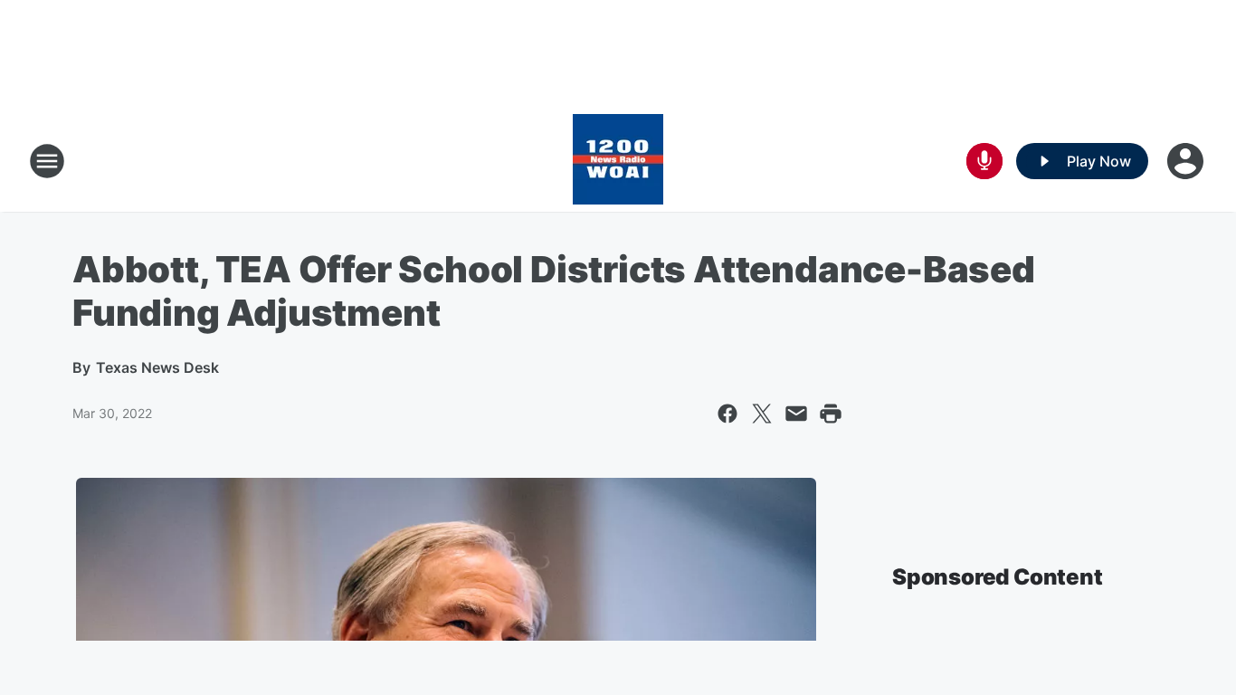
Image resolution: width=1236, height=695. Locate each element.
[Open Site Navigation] (47, 161)
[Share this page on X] (762, 413)
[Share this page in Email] (796, 413)
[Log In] (1187, 161)
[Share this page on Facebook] (727, 413)
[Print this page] (830, 413)
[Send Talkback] (984, 161)
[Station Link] (618, 161)
